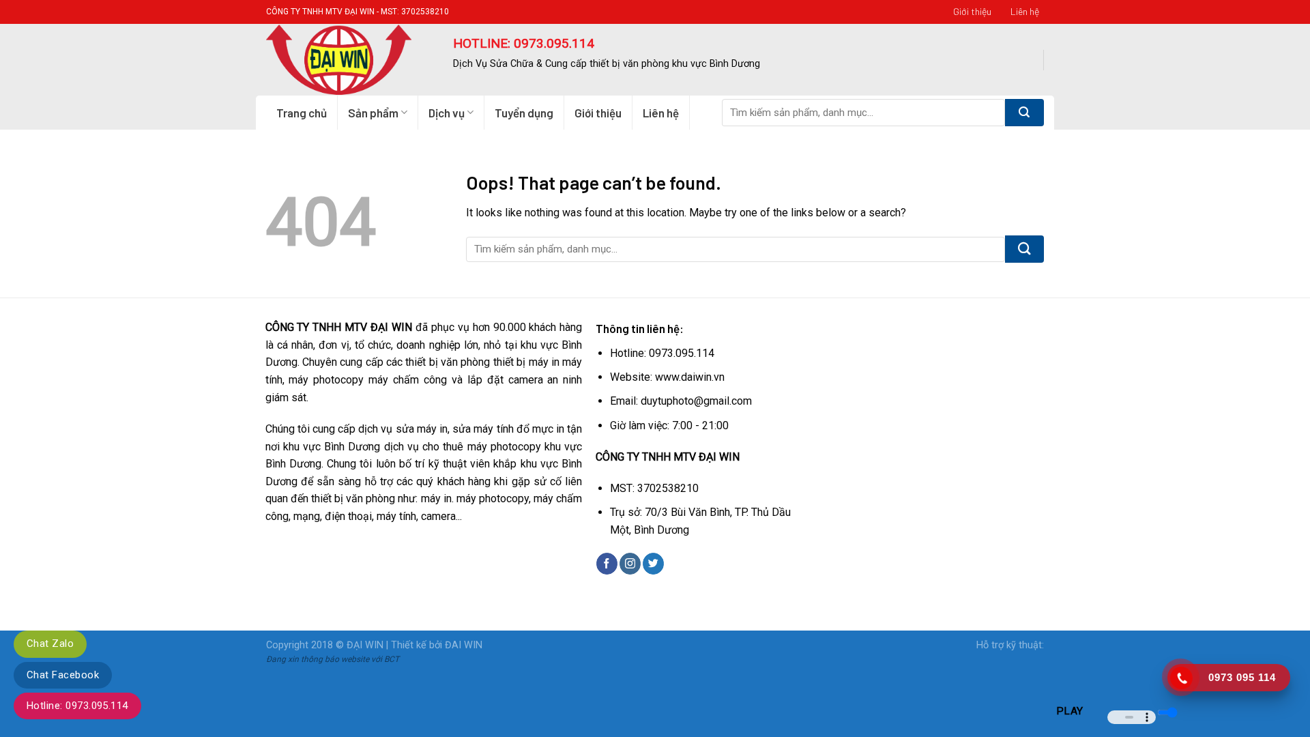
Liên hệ (1024, 11)
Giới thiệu (972, 11)
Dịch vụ (446, 112)
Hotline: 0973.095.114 (77, 705)
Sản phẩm (373, 112)
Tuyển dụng (524, 112)
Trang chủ (301, 112)
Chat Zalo (50, 643)
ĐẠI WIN (365, 645)
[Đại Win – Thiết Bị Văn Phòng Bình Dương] (349, 60)
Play (1069, 711)
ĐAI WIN (463, 645)
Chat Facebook (63, 675)
